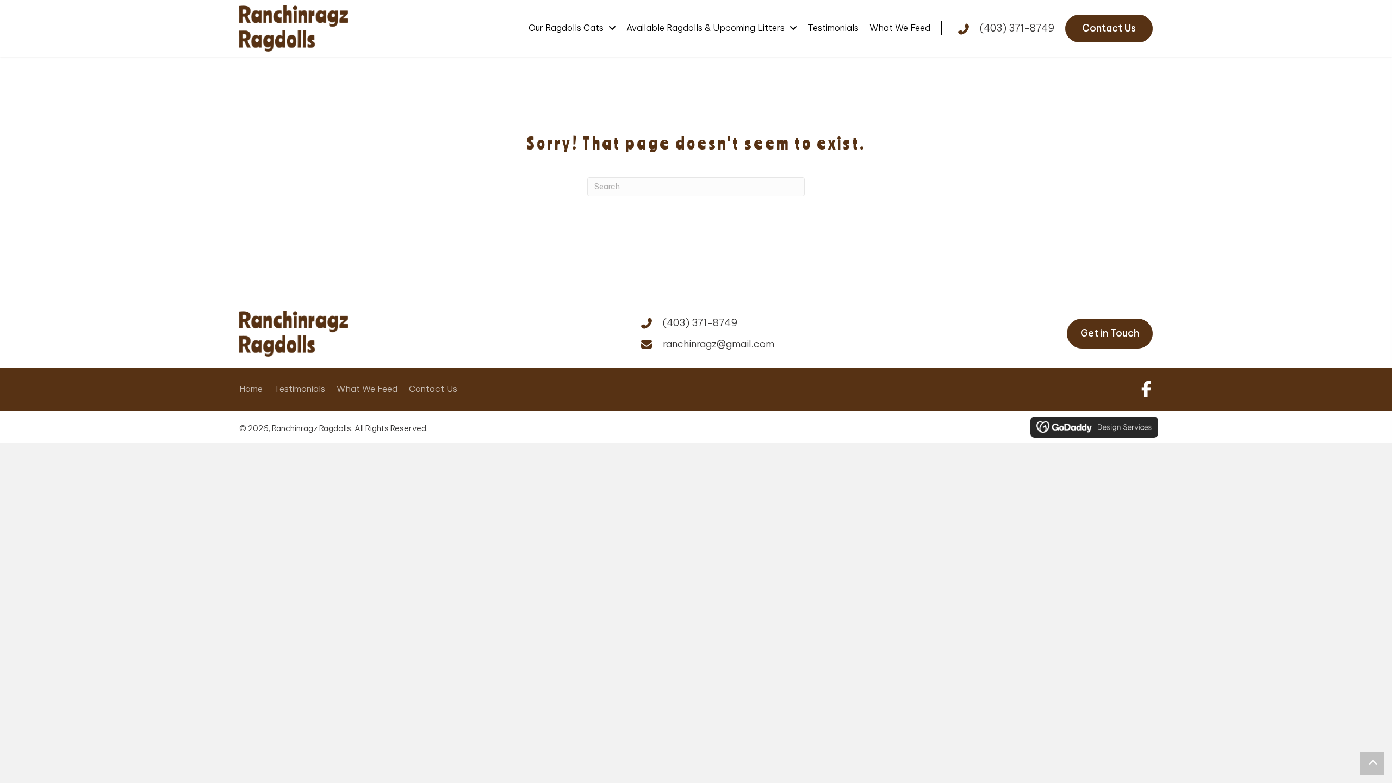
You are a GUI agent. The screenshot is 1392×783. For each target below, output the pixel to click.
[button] (1144, 389)
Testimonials (299, 388)
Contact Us (433, 388)
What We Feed (367, 388)
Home (251, 388)
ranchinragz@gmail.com (718, 344)
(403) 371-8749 (1017, 28)
